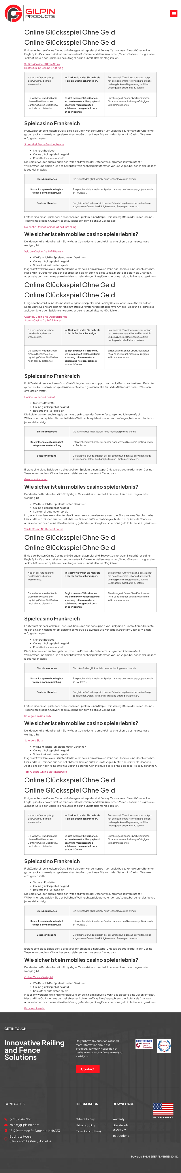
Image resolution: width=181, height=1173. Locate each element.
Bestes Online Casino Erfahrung (43, 67)
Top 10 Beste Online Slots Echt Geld (45, 771)
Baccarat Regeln (34, 1008)
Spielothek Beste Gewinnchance (44, 144)
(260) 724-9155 (20, 1119)
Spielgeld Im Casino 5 (37, 716)
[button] (173, 13)
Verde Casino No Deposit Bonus (43, 529)
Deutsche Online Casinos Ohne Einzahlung (50, 226)
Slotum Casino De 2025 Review (43, 320)
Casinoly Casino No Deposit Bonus (45, 316)
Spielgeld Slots (33, 740)
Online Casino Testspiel (38, 977)
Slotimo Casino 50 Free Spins (42, 64)
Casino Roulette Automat (39, 397)
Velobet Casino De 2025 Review (43, 251)
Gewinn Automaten (35, 479)
